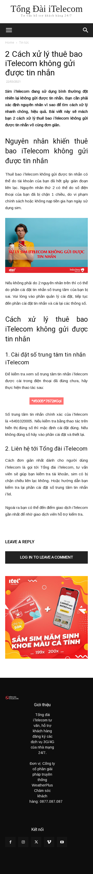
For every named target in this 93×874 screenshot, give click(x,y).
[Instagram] (23, 842)
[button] (86, 30)
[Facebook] (10, 842)
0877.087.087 (51, 801)
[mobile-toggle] (9, 30)
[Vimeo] (49, 842)
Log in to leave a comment (46, 557)
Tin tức (24, 42)
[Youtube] (62, 842)
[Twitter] (36, 842)
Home (9, 42)
